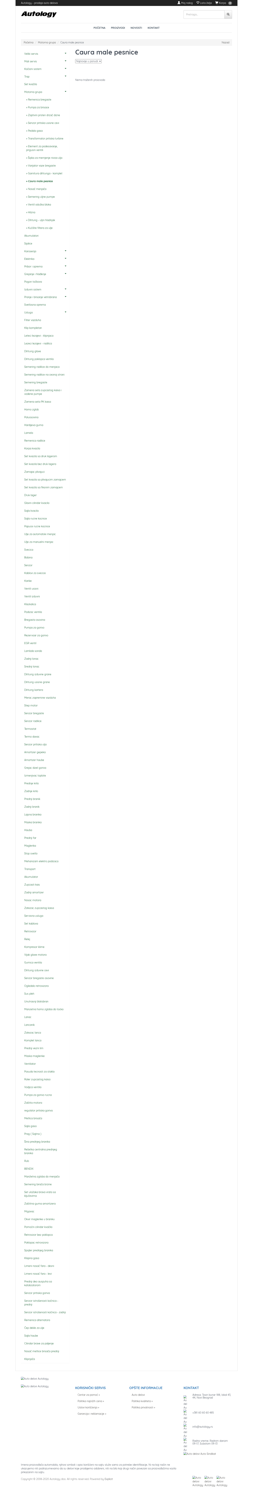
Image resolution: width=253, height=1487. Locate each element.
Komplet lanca (32, 1040)
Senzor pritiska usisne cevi (43, 123)
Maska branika (32, 822)
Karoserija (30, 251)
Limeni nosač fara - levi (38, 1273)
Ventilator (30, 1063)
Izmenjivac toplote (35, 775)
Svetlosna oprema (35, 304)
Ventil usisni (31, 588)
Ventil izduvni (32, 596)
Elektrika (29, 259)
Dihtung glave (32, 351)
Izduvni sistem (32, 289)
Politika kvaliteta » (142, 1401)
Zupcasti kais (32, 884)
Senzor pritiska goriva (37, 1293)
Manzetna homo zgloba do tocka (43, 1009)
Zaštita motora (33, 1102)
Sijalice (28, 243)
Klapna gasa (31, 1258)
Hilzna (31, 212)
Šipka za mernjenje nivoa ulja (45, 157)
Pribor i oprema (33, 266)
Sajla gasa (30, 1126)
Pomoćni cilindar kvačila (38, 1227)
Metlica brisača (33, 1118)
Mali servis (30, 61)
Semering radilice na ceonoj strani (44, 374)
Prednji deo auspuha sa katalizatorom (38, 1283)
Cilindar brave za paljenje (39, 1343)
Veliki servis (31, 53)
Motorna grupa (47, 42)
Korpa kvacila (32, 448)
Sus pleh (29, 993)
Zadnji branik (31, 806)
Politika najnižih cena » (91, 1401)
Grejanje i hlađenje (35, 274)
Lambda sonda (33, 651)
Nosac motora (32, 900)
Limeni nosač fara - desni (39, 1266)
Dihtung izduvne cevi (36, 970)
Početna (99, 27)
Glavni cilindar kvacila (36, 503)
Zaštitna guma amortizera (40, 1203)
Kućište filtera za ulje (40, 228)
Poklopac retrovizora (36, 1242)
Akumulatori (31, 235)
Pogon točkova (33, 281)
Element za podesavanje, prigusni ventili (42, 148)
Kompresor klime (34, 947)
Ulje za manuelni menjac (38, 542)
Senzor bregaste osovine (39, 978)
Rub (26, 1161)
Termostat (30, 729)
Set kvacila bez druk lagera (40, 464)
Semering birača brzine (38, 1184)
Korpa (222, 3)
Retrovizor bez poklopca (38, 1234)
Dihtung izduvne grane (37, 674)
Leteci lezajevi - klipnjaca (38, 335)
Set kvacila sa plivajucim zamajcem (45, 479)
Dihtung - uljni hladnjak (41, 220)
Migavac (29, 1211)
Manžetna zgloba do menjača (41, 1176)
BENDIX (28, 1168)
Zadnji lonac (31, 658)
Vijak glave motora (35, 954)
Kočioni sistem (32, 69)
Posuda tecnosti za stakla (39, 1071)
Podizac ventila (33, 612)
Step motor (31, 705)
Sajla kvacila (31, 510)
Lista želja (205, 3)
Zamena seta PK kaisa (37, 401)
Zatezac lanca (32, 1032)
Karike (28, 581)
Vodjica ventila (32, 1087)
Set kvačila (30, 84)
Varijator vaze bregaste (42, 165)
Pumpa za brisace (38, 107)
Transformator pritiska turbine (45, 138)
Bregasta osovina (34, 619)
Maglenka (30, 845)
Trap (26, 76)
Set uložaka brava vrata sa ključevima (40, 1194)
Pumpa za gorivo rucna (38, 1095)
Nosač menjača (37, 189)
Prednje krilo (31, 783)
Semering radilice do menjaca (41, 367)
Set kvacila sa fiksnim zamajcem (43, 487)
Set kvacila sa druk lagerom (40, 456)
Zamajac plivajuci (34, 471)
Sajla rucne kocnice (35, 518)
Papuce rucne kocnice (37, 526)
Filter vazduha (32, 320)
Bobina (28, 557)
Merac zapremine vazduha (40, 697)
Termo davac (31, 736)
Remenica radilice (34, 440)
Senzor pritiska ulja (35, 744)
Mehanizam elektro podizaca (41, 861)
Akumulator (31, 877)
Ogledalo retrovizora (36, 986)
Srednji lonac (31, 666)
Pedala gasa (35, 130)
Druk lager (30, 495)
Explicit (109, 1479)
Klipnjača (29, 1359)
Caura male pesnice (40, 181)
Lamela (28, 433)
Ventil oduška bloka (39, 204)
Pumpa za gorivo (34, 627)
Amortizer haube (34, 760)
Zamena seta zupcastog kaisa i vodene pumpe (42, 392)
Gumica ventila (33, 962)
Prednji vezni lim (33, 1048)
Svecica (28, 549)
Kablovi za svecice (35, 573)
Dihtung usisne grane (37, 682)
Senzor (28, 565)
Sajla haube (31, 1335)
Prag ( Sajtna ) (32, 1134)
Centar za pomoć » (89, 1394)
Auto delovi (138, 1394)
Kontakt (154, 27)
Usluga (28, 312)
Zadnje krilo (31, 791)
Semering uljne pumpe (41, 196)
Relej (27, 939)
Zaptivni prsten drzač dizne (44, 115)
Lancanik (29, 1025)
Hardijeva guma (33, 425)
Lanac (27, 1017)
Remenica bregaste (39, 99)
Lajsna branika (32, 814)
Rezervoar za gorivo (36, 635)
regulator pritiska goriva (38, 1110)
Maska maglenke (34, 1056)
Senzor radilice (32, 721)
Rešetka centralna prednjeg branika (40, 1151)
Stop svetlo (30, 853)
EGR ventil (30, 643)
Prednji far (30, 838)
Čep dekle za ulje (34, 1328)
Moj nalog (186, 3)
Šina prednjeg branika (37, 1141)
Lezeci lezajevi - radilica (38, 343)
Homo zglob (31, 409)
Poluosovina (31, 417)
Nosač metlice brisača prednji (41, 1351)
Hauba (28, 830)
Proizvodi (118, 27)
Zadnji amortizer (34, 892)
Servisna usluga (33, 915)
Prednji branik (32, 799)
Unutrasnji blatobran (36, 1001)
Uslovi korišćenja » (88, 1407)
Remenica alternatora (37, 1320)
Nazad (225, 42)
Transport (30, 869)
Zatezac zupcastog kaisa (39, 908)
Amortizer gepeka (35, 752)
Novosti (136, 27)
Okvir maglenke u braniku (39, 1219)
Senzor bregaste (34, 713)
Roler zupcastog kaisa (37, 1079)
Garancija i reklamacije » (92, 1413)
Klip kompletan (33, 328)
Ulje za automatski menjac (40, 534)
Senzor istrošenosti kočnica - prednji (41, 1302)
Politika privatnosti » (143, 1407)
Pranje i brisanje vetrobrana (40, 297)
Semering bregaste (35, 382)
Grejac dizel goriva (35, 767)
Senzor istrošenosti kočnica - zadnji (45, 1312)
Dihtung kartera (33, 690)
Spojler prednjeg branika (38, 1250)
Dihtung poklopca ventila (39, 359)
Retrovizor (30, 931)
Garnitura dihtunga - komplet (45, 173)
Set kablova (31, 923)
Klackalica (30, 604)
